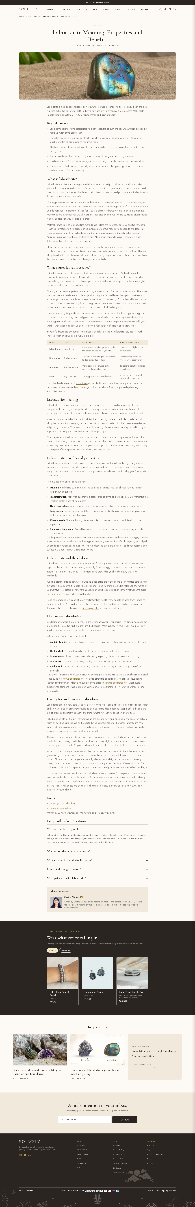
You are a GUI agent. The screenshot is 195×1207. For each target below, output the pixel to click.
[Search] (160, 9)
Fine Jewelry (82, 1150)
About (118, 9)
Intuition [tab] (52, 950)
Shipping (164, 1191)
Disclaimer (117, 1168)
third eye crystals (57, 594)
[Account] (165, 9)
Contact (150, 1163)
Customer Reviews (155, 1154)
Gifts (95, 9)
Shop (79, 1141)
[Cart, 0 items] (174, 9)
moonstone (81, 383)
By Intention (82, 9)
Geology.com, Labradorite (63, 803)
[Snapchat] (29, 1155)
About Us (151, 1145)
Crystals (37, 16)
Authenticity (118, 1145)
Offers (79, 1168)
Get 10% (125, 1119)
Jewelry (50, 9)
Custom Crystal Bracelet (137, 9)
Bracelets (81, 1145)
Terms (157, 1191)
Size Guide (81, 1163)
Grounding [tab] (65, 950)
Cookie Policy (118, 1172)
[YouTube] (25, 1155)
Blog (149, 1159)
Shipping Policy (119, 1154)
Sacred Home (66, 9)
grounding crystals (90, 608)
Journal (106, 9)
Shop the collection (143, 1064)
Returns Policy (118, 1159)
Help (115, 1141)
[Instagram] (20, 1155)
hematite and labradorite (116, 682)
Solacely (152, 1141)
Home (21, 16)
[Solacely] (28, 9)
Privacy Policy (118, 1150)
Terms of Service (120, 1163)
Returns (172, 1191)
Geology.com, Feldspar (61, 808)
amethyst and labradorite (72, 678)
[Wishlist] (169, 9)
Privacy (150, 1191)
